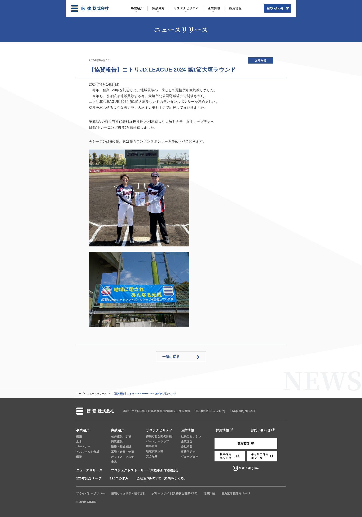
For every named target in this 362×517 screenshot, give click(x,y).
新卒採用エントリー (227, 456)
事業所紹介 (188, 451)
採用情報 (222, 430)
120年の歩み (119, 478)
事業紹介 (82, 430)
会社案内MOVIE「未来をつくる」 (162, 478)
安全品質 (152, 456)
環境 (79, 456)
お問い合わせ (260, 430)
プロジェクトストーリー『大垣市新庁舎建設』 (145, 470)
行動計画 (209, 493)
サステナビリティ (159, 430)
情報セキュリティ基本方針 (128, 493)
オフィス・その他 (122, 456)
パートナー (83, 446)
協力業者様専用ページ (235, 493)
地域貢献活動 (154, 451)
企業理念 (187, 441)
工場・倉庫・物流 (122, 451)
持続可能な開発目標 (159, 436)
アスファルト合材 (87, 451)
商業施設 (117, 441)
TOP (78, 393)
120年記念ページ (88, 478)
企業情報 (187, 430)
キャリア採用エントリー (259, 456)
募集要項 (243, 443)
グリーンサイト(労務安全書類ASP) (174, 493)
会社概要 (187, 446)
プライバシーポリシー (90, 493)
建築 (79, 436)
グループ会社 (189, 456)
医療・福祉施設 (121, 446)
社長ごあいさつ (191, 436)
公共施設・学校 (121, 436)
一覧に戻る (171, 356)
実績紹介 (117, 430)
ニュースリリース (97, 393)
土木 (79, 441)
